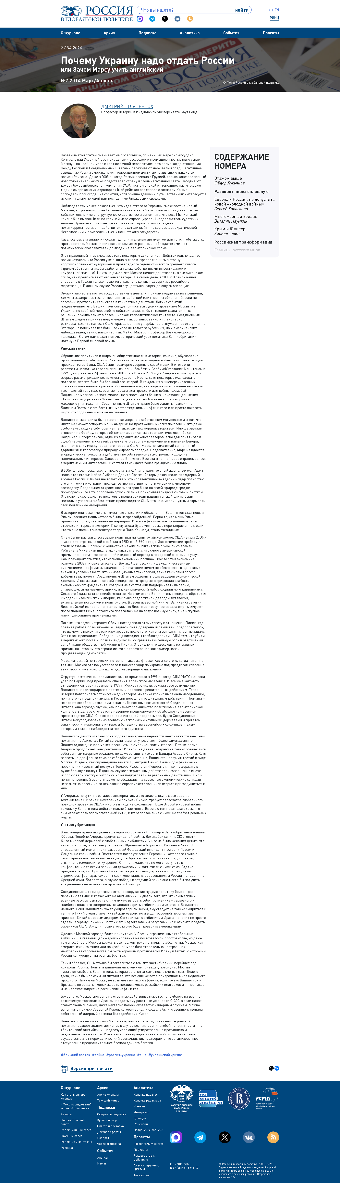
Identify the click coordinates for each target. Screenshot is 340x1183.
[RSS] (190, 19)
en (277, 10)
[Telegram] (152, 19)
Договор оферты (109, 1132)
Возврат (103, 1138)
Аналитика (190, 32)
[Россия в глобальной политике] (97, 13)
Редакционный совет (76, 1130)
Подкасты (141, 1150)
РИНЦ (274, 18)
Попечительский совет (73, 1122)
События (231, 32)
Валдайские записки (148, 1130)
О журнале (70, 32)
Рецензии (141, 1124)
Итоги (101, 1163)
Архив (109, 32)
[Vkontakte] (177, 19)
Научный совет (71, 1136)
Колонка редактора (147, 1100)
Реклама (67, 1148)
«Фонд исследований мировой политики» (76, 1106)
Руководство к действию (144, 1157)
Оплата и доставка (110, 1126)
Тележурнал (142, 1175)
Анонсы (102, 1157)
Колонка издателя (146, 1094)
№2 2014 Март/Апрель (87, 80)
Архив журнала (108, 1094)
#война (98, 1055)
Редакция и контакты (76, 1142)
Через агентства (109, 1144)
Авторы (66, 1114)
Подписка (147, 32)
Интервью (141, 1112)
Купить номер (107, 1120)
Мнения (139, 1106)
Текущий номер (108, 1100)
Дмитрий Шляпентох (127, 106)
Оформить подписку (111, 1114)
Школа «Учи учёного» (149, 1144)
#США (141, 1055)
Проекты (271, 32)
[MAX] (140, 19)
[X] (271, 1068)
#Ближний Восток (75, 1055)
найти (242, 10)
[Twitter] (165, 19)
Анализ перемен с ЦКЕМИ (146, 1167)
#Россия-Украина (120, 1055)
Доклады (140, 1118)
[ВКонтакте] (276, 1068)
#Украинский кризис (165, 1055)
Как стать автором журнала (74, 1096)
